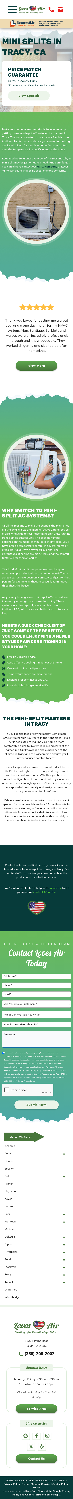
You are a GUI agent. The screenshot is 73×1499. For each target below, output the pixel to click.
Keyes (8, 1198)
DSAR (36, 1487)
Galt (7, 1176)
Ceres (8, 1153)
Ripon (8, 1244)
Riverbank (11, 1251)
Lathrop (9, 1206)
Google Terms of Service (39, 1494)
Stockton (10, 1266)
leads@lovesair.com (43, 1077)
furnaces (55, 888)
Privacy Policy (29, 1081)
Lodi (7, 1214)
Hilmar (9, 1183)
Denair (9, 1161)
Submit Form (36, 1105)
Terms (25, 1484)
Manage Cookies (40, 1484)
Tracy (8, 1274)
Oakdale (10, 1236)
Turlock (9, 1282)
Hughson (10, 1191)
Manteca (10, 1221)
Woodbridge (12, 1297)
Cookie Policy (60, 1484)
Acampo (10, 1146)
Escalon (9, 1168)
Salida (8, 1259)
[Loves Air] (31, 9)
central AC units (44, 892)
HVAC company (47, 166)
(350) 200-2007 (10, 1081)
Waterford (11, 1289)
